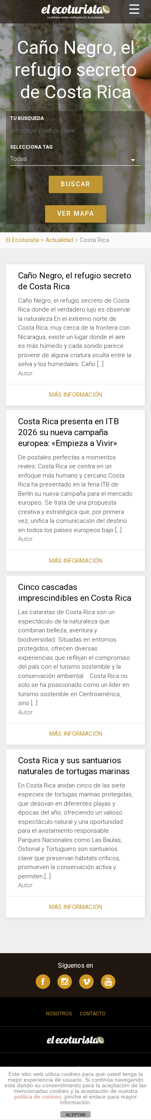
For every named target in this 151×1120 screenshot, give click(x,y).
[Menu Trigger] (134, 9)
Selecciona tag (31, 147)
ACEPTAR (76, 1114)
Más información (75, 394)
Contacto (92, 1014)
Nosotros (59, 1014)
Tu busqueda (27, 118)
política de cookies (37, 1096)
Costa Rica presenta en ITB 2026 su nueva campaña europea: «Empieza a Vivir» (68, 432)
